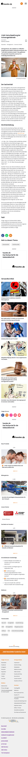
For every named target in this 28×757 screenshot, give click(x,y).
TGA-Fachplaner (5, 753)
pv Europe (4, 744)
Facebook (2, 415)
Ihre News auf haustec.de (20, 712)
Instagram (11, 415)
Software (4, 630)
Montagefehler (9, 626)
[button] (2, 235)
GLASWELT (4, 738)
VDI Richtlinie (5, 634)
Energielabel (11, 622)
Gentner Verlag (17, 665)
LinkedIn (3, 674)
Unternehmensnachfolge (17, 630)
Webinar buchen (18, 669)
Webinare (16, 690)
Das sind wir (17, 676)
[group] (14, 459)
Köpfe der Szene (18, 705)
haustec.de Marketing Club (20, 701)
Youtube (19, 415)
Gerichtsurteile (15, 244)
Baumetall (4, 726)
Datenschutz (4, 685)
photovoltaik (4, 741)
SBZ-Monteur (4, 747)
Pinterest (15, 415)
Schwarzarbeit (5, 244)
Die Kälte (3, 729)
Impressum (16, 662)
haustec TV (16, 695)
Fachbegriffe (17, 688)
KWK (3, 626)
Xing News (3, 671)
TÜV (9, 630)
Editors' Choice (17, 707)
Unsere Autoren (17, 678)
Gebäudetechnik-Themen (20, 703)
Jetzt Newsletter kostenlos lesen (14, 652)
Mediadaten (17, 667)
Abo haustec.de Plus (19, 692)
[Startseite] (6, 4)
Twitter (3, 676)
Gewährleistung (19, 622)
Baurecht (4, 622)
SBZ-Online (4, 750)
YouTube (3, 678)
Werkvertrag (21, 133)
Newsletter (6, 415)
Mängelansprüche (19, 626)
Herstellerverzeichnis (19, 710)
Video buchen (17, 671)
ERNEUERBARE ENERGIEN (7, 732)
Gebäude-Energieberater (7, 735)
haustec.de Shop (18, 674)
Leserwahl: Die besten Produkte (19, 697)
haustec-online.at (18, 680)
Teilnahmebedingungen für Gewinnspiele (6, 691)
